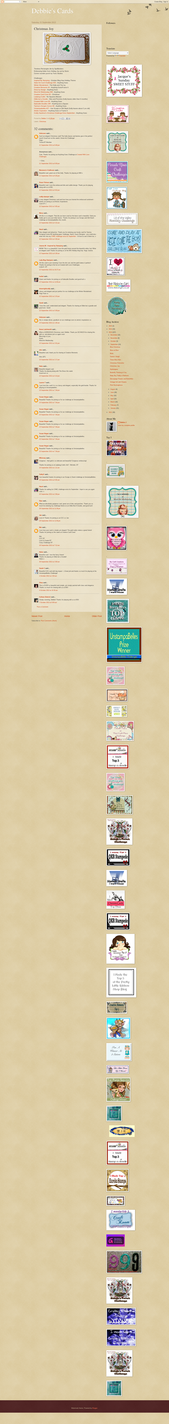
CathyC (41, 474)
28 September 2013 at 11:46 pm (49, 521)
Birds (111, 353)
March (112, 402)
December (114, 335)
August (113, 389)
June (112, 392)
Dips (40, 501)
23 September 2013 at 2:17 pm (49, 360)
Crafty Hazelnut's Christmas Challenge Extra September (54, 113)
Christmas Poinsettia (117, 363)
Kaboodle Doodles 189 (42, 104)
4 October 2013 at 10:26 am (48, 590)
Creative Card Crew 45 (42, 94)
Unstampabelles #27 (41, 108)
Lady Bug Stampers (46, 260)
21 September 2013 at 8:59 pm (49, 163)
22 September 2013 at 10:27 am (49, 270)
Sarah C (42, 568)
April (112, 399)
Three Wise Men (115, 360)
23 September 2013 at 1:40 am (49, 323)
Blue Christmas (115, 347)
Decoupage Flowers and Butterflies (121, 379)
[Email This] (60, 118)
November (114, 338)
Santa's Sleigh (115, 356)
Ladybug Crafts (40, 97)
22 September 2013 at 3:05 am (49, 206)
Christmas (42, 121)
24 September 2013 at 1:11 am (49, 468)
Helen (41, 552)
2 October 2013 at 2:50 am (48, 576)
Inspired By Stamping (42, 80)
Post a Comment (42, 607)
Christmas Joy (115, 366)
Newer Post (37, 616)
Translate (122, 56)
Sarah (41, 303)
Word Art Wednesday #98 (43, 92)
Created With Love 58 (42, 101)
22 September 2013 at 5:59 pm (49, 310)
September (114, 344)
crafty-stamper (44, 197)
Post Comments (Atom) (49, 621)
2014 (110, 329)
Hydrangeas (114, 369)
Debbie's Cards (52, 10)
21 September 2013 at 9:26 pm (49, 176)
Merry (41, 213)
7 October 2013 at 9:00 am (48, 602)
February (113, 405)
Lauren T (42, 382)
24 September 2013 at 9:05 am (49, 480)
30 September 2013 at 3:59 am (49, 562)
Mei (40, 527)
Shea (41, 582)
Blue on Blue (114, 350)
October (113, 341)
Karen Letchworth (45, 329)
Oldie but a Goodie (41, 99)
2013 (110, 332)
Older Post (97, 616)
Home (67, 616)
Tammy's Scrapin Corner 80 (44, 106)
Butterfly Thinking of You (118, 372)
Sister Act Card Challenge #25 (45, 83)
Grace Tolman (44, 182)
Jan (40, 515)
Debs (41, 366)
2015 (110, 326)
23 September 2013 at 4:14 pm (49, 376)
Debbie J (123, 422)
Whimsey (42, 458)
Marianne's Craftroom (46, 170)
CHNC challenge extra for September (63, 236)
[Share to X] (65, 118)
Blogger (94, 1408)
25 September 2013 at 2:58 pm (49, 494)
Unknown (42, 133)
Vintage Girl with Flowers (118, 382)
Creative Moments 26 (42, 87)
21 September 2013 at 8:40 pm (49, 145)
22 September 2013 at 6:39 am (49, 253)
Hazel (41, 229)
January (113, 408)
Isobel (41, 276)
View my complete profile (126, 425)
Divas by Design (40, 90)
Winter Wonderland (41, 85)
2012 (110, 412)
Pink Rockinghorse (116, 385)
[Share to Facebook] (67, 118)
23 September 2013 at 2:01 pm (49, 343)
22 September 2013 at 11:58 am (49, 282)
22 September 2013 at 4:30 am (49, 239)
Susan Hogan (44, 397)
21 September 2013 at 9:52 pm (49, 190)
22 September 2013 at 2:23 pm (49, 296)
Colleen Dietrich (45, 597)
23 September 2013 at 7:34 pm (49, 390)
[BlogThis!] (63, 118)
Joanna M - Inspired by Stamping (51, 246)
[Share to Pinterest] (69, 118)
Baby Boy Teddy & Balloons (119, 375)
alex (40, 350)
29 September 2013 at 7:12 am (49, 545)
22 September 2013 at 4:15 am (49, 223)
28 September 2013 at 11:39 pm (49, 508)
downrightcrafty (44, 289)
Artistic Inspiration (40, 111)
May (112, 395)
